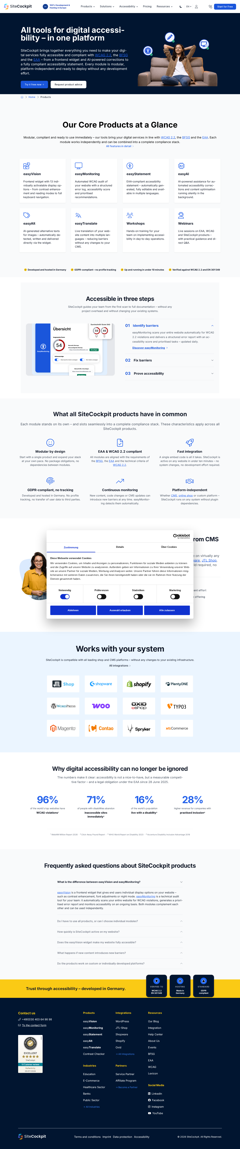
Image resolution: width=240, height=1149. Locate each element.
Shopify (120, 1040)
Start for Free (225, 6)
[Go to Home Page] (18, 6)
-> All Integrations (125, 1054)
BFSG (123, 55)
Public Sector (91, 1100)
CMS (174, 495)
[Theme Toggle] (181, 6)
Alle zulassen (167, 610)
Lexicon (153, 1073)
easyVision (64, 892)
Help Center (155, 1034)
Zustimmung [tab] (71, 547)
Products (87, 6)
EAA (36, 60)
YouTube (157, 1113)
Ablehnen (73, 610)
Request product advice (68, 84)
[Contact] (210, 6)
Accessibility (127, 6)
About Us (154, 1040)
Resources (163, 6)
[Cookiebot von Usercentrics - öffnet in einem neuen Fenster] (175, 536)
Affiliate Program (126, 1080)
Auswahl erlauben (120, 610)
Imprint (107, 1136)
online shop (186, 495)
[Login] (196, 6)
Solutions (106, 6)
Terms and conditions (87, 1136)
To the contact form (34, 1025)
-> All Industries (91, 1106)
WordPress (122, 1021)
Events (152, 1047)
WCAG (152, 1067)
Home (32, 97)
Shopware (122, 1034)
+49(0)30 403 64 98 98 (37, 1019)
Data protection (122, 1136)
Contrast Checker (94, 1054)
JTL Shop (209, 560)
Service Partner (125, 1074)
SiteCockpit (193, 1136)
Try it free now (33, 84)
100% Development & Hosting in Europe (60, 6)
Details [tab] (120, 547)
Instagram (158, 1106)
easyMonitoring (145, 896)
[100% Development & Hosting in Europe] (45, 7)
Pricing (147, 6)
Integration (154, 1027)
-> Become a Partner (126, 1087)
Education (89, 1074)
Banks (86, 1093)
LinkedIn (157, 1093)
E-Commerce (91, 1080)
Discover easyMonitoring (148, 347)
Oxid (118, 1047)
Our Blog (153, 1021)
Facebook (158, 1100)
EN (187, 6)
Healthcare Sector (94, 1087)
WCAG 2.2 (103, 55)
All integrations (118, 665)
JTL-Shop (122, 1027)
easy (90, 1021)
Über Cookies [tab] (169, 547)
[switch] (101, 596)
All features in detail (118, 146)
